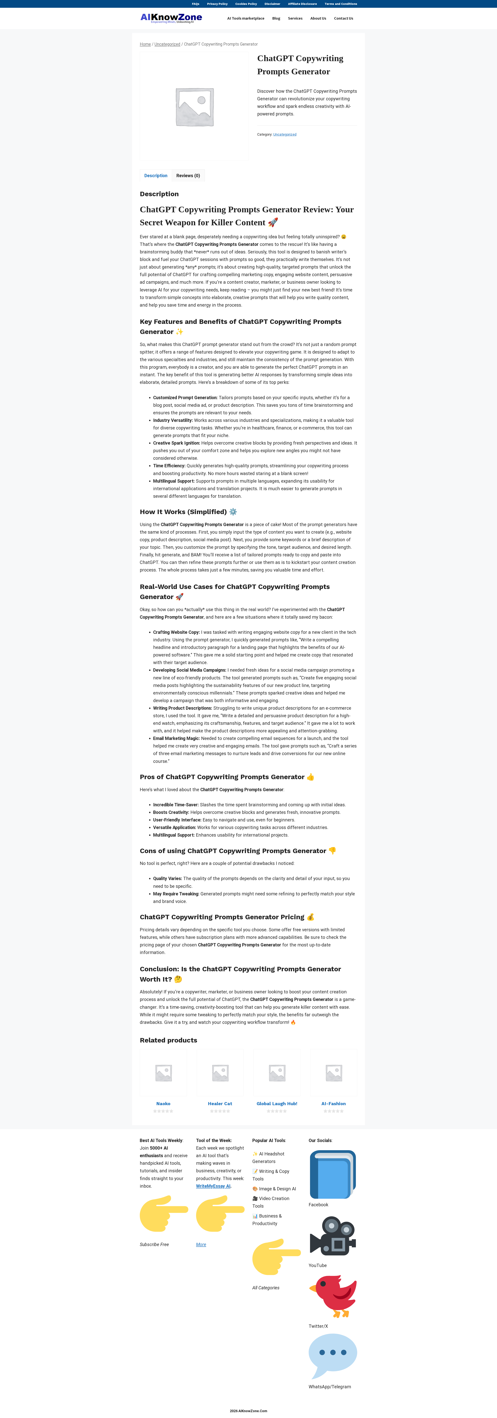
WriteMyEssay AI (213, 1186)
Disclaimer (272, 4)
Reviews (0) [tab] (188, 175)
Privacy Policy (217, 4)
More (201, 1244)
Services (295, 18)
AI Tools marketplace (245, 18)
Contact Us (343, 18)
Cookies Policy (246, 4)
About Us (318, 18)
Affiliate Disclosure (302, 4)
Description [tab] (155, 175)
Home (145, 44)
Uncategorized (167, 44)
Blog (276, 18)
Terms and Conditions (341, 4)
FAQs (195, 4)
